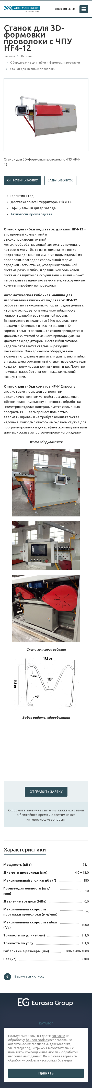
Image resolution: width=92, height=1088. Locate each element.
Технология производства (31, 214)
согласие (58, 1035)
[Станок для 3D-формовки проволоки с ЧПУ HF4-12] (46, 114)
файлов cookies (37, 1040)
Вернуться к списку (29, 976)
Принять (46, 1073)
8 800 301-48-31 (65, 8)
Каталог (46, 1023)
